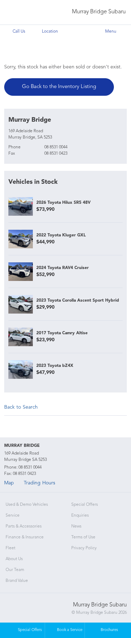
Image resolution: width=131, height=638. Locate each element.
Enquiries (80, 515)
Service (13, 515)
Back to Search (21, 407)
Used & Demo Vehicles (27, 505)
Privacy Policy (84, 548)
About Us (14, 559)
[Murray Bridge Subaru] (20, 12)
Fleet (10, 548)
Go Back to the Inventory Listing (59, 86)
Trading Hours (39, 483)
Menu (110, 31)
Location (50, 31)
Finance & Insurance (25, 537)
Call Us (19, 31)
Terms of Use (83, 537)
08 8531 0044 (55, 147)
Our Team (15, 570)
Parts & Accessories (24, 526)
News (76, 526)
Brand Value (17, 581)
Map (9, 483)
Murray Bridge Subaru (99, 12)
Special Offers (84, 505)
